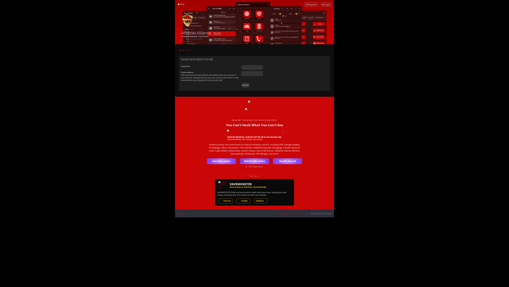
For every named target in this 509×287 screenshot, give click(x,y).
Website (260, 201)
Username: (185, 66)
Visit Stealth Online (254, 161)
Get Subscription (221, 161)
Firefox (244, 201)
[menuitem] (181, 4)
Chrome (227, 201)
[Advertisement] (254, 236)
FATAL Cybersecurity (256, 167)
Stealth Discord (287, 161)
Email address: (187, 72)
